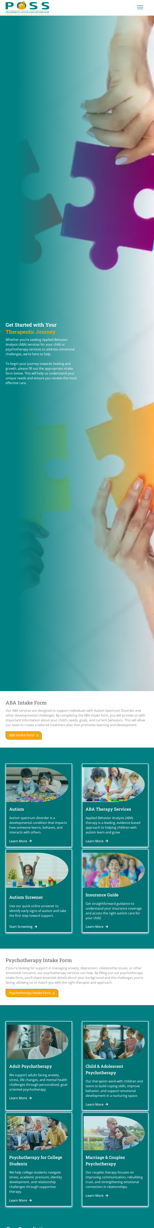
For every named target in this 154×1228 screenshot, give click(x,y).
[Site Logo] (27, 8)
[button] (24, 735)
